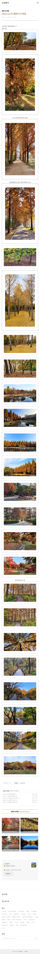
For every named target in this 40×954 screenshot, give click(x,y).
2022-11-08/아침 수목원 (9, 796)
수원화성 (34, 911)
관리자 (26, 951)
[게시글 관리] (10, 783)
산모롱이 (5, 3)
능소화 (12, 925)
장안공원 (31, 920)
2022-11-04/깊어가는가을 (9, 800)
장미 (25, 920)
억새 (16, 922)
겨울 (28, 911)
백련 (9, 920)
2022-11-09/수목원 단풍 (9, 794)
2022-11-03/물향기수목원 (9, 802)
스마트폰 (21, 911)
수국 (33, 922)
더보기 (3, 928)
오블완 (22, 922)
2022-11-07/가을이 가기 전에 (10, 798)
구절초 (23, 914)
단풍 (34, 914)
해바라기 (5, 922)
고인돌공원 (24, 925)
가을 (36, 917)
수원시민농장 (12, 911)
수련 (29, 914)
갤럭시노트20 (6, 917)
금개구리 (16, 914)
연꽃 (4, 920)
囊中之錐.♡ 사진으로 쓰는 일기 (12, 870)
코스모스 (5, 914)
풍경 (28, 922)
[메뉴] (38, 3)
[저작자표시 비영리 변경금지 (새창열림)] (22, 783)
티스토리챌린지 (17, 920)
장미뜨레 (5, 925)
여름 (11, 922)
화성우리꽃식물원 (28, 917)
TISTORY (20, 951)
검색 (36, 938)
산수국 (4, 911)
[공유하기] (7, 783)
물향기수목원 (6, 791)
